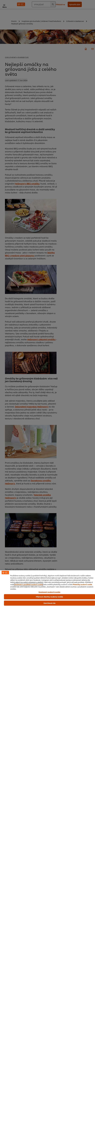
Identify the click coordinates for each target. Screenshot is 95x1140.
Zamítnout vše (49, 603)
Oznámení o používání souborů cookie (28, 584)
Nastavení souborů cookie (49, 592)
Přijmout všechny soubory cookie (49, 597)
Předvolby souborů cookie (82, 584)
